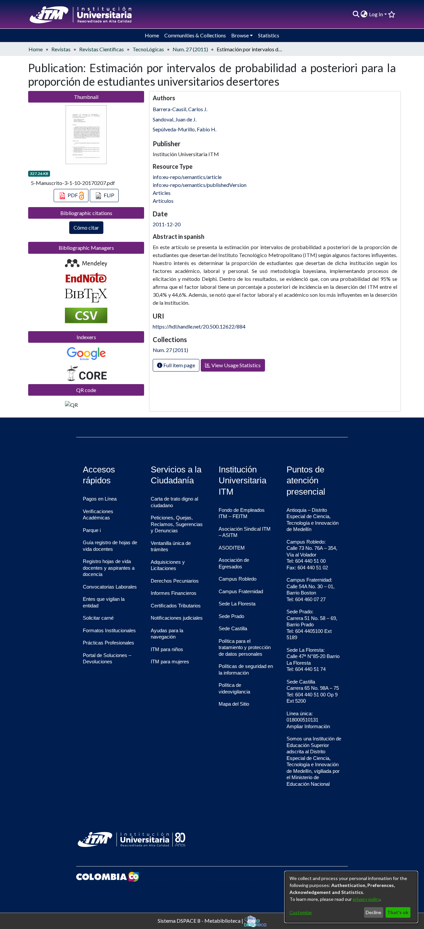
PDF (73, 195)
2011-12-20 (167, 224)
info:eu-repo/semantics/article (187, 177)
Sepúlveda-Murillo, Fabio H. (184, 129)
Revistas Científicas (101, 49)
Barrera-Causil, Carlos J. (180, 109)
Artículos (163, 201)
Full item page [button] (178, 365)
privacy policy (366, 899)
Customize (301, 912)
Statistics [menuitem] (268, 35)
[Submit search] (356, 14)
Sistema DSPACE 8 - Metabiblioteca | (201, 920)
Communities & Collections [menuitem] (195, 35)
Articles (162, 193)
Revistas (61, 49)
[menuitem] (364, 14)
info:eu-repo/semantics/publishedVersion (199, 185)
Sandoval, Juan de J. (174, 119)
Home (35, 49)
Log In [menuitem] (376, 14)
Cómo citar (86, 227)
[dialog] (351, 896)
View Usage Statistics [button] (235, 365)
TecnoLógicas (148, 49)
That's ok (397, 912)
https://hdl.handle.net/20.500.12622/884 (199, 326)
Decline (373, 912)
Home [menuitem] (152, 35)
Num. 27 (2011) (190, 49)
